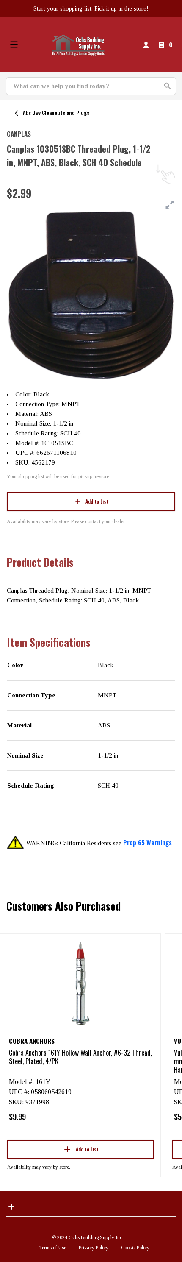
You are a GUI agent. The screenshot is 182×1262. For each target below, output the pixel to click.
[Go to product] (80, 983)
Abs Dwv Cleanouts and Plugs (56, 112)
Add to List (96, 501)
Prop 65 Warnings (147, 842)
